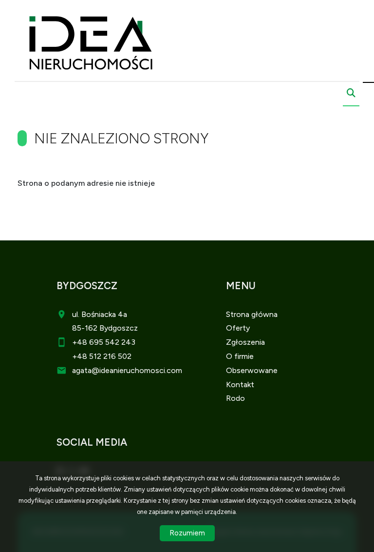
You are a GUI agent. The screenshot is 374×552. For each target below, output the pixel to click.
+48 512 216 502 (101, 356)
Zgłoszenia (245, 342)
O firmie (240, 356)
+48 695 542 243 (103, 342)
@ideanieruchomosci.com (137, 370)
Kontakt (240, 384)
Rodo (235, 398)
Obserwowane (252, 370)
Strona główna (252, 314)
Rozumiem (187, 533)
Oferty (238, 328)
